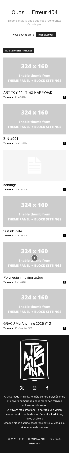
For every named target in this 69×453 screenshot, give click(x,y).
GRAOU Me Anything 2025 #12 (27, 324)
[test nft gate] (34, 211)
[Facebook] (47, 388)
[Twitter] (22, 388)
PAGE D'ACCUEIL (46, 35)
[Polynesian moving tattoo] (34, 257)
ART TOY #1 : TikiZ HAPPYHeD (27, 93)
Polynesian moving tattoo (23, 277)
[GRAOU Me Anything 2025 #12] (34, 304)
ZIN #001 (10, 139)
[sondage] (34, 165)
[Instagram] (34, 388)
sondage (10, 185)
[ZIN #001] (34, 119)
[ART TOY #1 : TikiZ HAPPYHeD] (34, 73)
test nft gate (12, 231)
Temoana (8, 97)
